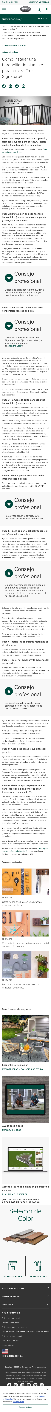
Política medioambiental (12, 1336)
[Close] (48, 1390)
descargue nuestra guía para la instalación (25, 850)
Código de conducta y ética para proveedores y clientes (25, 1331)
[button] (25, 110)
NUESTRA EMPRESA (11, 1296)
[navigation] (25, 7)
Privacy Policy (18, 1401)
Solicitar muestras (39, 2)
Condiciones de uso (10, 1340)
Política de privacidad (11, 1318)
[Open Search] (39, 9)
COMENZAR (7, 1305)
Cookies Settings (25, 1407)
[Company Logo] (25, 9)
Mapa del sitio (7, 1345)
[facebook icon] (4, 86)
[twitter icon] (17, 86)
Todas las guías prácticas (15, 45)
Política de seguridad (10, 1322)
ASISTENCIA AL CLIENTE (13, 1288)
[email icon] (23, 86)
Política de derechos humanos (14, 1327)
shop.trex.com (14, 346)
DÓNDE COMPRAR (10, 2)
